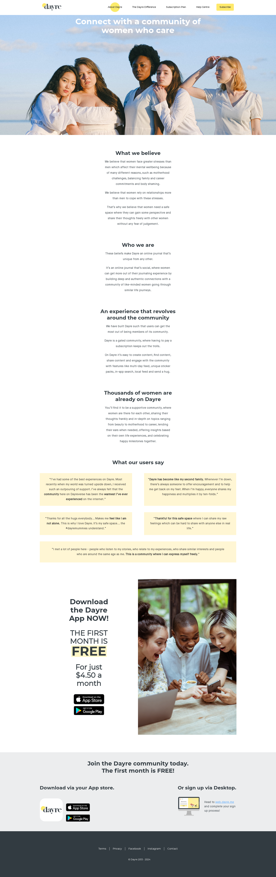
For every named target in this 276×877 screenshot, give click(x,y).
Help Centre (202, 7)
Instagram (154, 848)
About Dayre (115, 7)
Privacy (117, 848)
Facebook (134, 848)
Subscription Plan (176, 7)
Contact (172, 848)
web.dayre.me (224, 802)
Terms (102, 848)
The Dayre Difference (144, 7)
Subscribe (225, 7)
